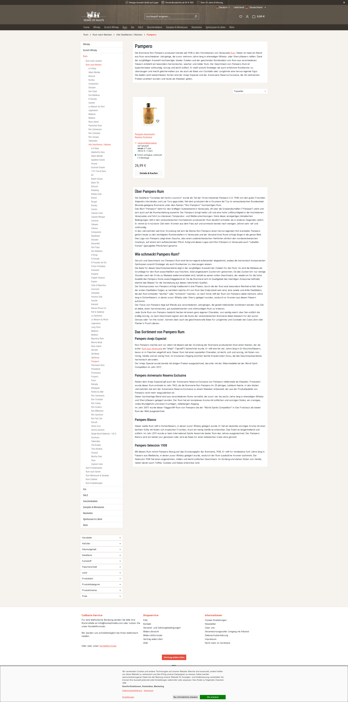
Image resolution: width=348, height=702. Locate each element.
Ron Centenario (95, 129)
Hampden (95, 293)
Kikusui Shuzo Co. (99, 308)
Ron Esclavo (96, 407)
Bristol (94, 198)
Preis (84, 596)
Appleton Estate (98, 160)
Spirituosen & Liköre (92, 519)
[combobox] (169, 16)
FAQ (145, 620)
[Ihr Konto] (247, 16)
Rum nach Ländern (94, 61)
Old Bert (94, 350)
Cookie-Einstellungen (216, 620)
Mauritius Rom (97, 338)
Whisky (86, 44)
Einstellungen (128, 697)
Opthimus (95, 357)
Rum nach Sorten (93, 471)
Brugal (94, 201)
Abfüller (86, 543)
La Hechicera (96, 315)
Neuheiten (88, 513)
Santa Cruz (96, 426)
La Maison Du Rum (96, 106)
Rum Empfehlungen (94, 483)
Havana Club (96, 296)
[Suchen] (196, 16)
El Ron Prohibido (98, 266)
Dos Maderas (94, 95)
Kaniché (94, 304)
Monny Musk (96, 342)
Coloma (94, 228)
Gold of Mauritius (98, 285)
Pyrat (93, 380)
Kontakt (147, 624)
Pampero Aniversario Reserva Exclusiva (145, 136)
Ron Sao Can (96, 418)
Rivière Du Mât (97, 392)
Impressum (210, 639)
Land (84, 572)
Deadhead (95, 236)
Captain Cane (97, 213)
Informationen (213, 615)
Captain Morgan (98, 217)
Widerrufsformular (152, 635)
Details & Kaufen (149, 173)
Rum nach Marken (94, 64)
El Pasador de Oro (99, 262)
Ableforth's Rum (98, 152)
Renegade (95, 388)
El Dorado (92, 99)
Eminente (95, 270)
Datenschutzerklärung (216, 635)
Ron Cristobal (94, 133)
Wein (85, 525)
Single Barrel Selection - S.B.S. (104, 433)
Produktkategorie (91, 584)
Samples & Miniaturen (93, 507)
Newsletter (210, 624)
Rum (85, 56)
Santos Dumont (98, 430)
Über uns (210, 627)
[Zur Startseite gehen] (94, 15)
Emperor (94, 274)
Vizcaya (94, 452)
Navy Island (93, 121)
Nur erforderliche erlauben (186, 697)
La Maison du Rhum (99, 319)
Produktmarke (89, 590)
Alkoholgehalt (89, 549)
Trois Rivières (96, 449)
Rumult (94, 422)
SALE (85, 495)
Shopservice (150, 615)
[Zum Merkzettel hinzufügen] (157, 121)
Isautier (91, 102)
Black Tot (95, 182)
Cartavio (94, 220)
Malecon (92, 114)
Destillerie (87, 555)
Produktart (87, 578)
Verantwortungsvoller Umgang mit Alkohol (227, 631)
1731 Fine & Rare (98, 171)
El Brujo (94, 255)
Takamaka (92, 141)
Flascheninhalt (89, 566)
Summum (95, 437)
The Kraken (96, 445)
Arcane (94, 163)
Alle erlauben (213, 697)
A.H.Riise (92, 68)
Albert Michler (94, 72)
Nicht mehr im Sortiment (217, 643)
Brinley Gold (96, 194)
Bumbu (91, 80)
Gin (84, 489)
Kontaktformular (108, 646)
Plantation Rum (95, 125)
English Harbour (98, 277)
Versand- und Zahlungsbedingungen (162, 627)
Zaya (93, 460)
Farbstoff (86, 561)
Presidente (95, 369)
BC (92, 175)
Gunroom (95, 289)
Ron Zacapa (93, 137)
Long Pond (95, 327)
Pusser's (94, 376)
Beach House (96, 179)
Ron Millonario (97, 411)
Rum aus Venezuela (152, 348)
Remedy (94, 384)
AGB (145, 643)
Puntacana (96, 373)
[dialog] (174, 684)
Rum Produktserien (94, 468)
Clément (94, 224)
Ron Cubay (96, 403)
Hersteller (87, 537)
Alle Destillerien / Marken (99, 144)
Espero (94, 281)
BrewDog (95, 190)
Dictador (92, 87)
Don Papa (92, 91)
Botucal (91, 76)
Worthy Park (96, 456)
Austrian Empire (98, 167)
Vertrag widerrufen (153, 639)
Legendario (93, 110)
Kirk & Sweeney (97, 312)
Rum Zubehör (91, 479)
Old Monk (95, 353)
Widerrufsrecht (151, 631)
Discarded (95, 243)
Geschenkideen (90, 501)
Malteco (91, 118)
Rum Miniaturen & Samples (97, 475)
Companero (93, 83)
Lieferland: (239, 7)
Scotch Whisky (90, 50)
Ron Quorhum (97, 414)
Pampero (95, 361)
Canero (94, 209)
